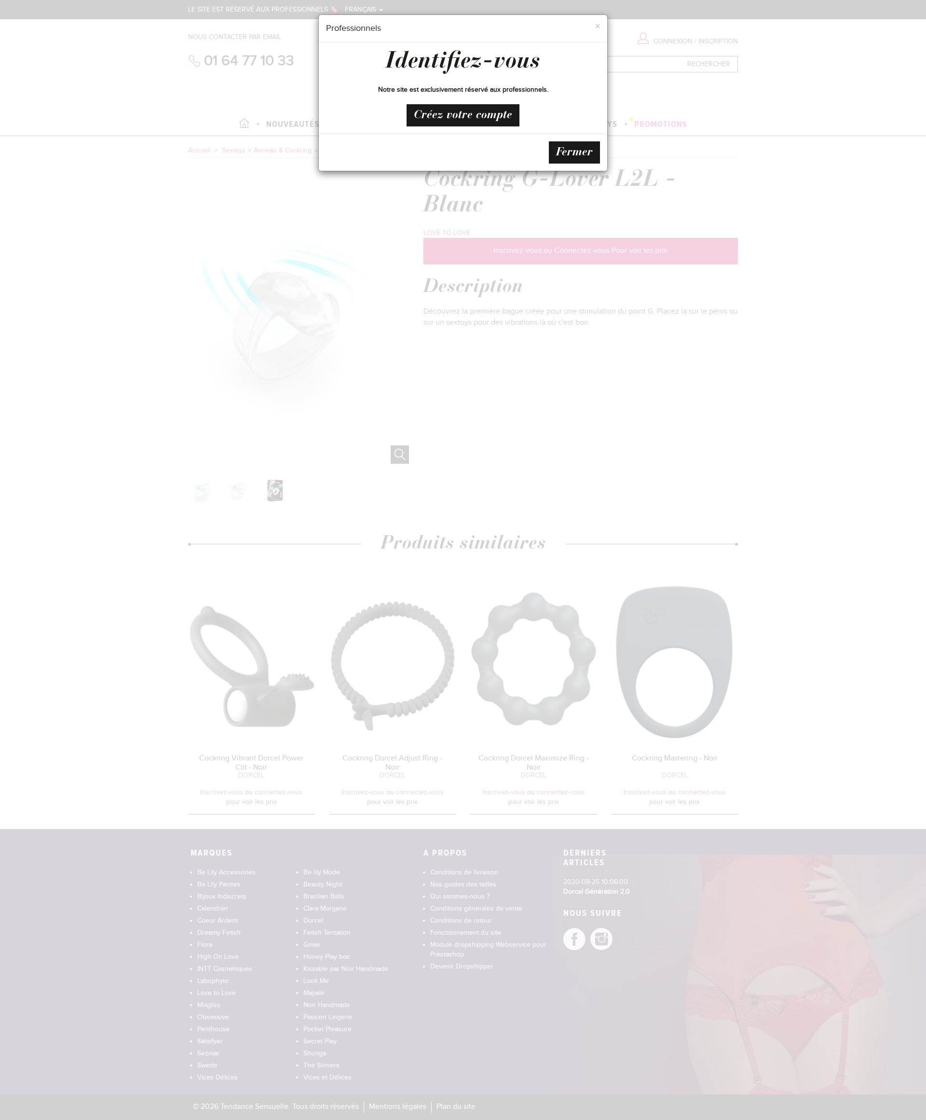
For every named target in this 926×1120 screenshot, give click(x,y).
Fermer (574, 152)
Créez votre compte (463, 115)
